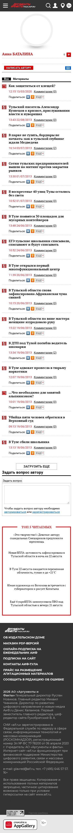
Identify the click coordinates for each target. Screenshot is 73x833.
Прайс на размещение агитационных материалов (28, 672)
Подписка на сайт (19, 658)
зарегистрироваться (46, 512)
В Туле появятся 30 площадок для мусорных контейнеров (36, 218)
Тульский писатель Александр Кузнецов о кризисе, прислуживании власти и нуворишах (39, 110)
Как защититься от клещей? (32, 86)
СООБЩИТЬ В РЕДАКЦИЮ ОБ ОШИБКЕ (33, 679)
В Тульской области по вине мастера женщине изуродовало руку (39, 320)
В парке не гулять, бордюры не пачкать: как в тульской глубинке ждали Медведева (36, 138)
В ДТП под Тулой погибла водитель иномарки (38, 345)
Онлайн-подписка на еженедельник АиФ (22, 651)
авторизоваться (15, 512)
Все (6, 78)
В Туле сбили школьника (29, 442)
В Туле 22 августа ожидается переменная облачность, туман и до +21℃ (37, 570)
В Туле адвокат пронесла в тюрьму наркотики (37, 369)
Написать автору (18, 67)
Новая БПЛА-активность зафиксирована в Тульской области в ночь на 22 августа (37, 554)
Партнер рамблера (38, 813)
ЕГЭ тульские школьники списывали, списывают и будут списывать (39, 243)
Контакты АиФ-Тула (20, 664)
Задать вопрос (13, 480)
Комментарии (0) (45, 91)
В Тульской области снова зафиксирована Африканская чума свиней (38, 294)
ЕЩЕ (39, 97)
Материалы (21, 78)
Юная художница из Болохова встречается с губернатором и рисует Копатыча (36, 587)
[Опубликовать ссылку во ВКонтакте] (28, 97)
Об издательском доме (24, 637)
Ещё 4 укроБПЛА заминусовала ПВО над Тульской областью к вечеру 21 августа (36, 603)
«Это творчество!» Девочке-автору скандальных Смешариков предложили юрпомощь (36, 538)
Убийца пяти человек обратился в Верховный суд (37, 419)
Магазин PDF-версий (21, 643)
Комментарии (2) (45, 148)
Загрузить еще (37, 466)
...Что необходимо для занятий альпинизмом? (34, 394)
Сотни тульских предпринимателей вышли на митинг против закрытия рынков (39, 167)
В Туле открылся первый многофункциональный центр (34, 267)
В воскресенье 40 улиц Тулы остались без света (39, 193)
